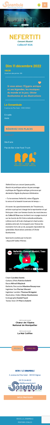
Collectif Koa (13, 215)
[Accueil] (25, 386)
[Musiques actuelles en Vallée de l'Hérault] (13, 4)
